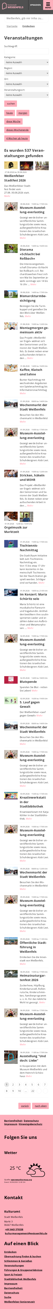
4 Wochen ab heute (17, 138)
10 (19, 1091)
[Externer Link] (6, 1145)
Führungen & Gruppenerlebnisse (23, 1270)
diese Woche (13, 121)
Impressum (10, 1124)
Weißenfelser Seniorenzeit (19, 1301)
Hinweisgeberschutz (30, 1124)
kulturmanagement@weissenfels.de (25, 1233)
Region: (8, 68)
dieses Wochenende (17, 129)
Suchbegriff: (11, 46)
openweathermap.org (21, 1179)
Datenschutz (31, 1120)
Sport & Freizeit (13, 1274)
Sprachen (35, 5)
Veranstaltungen (14, 1265)
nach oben (41, 1105)
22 (32, 1091)
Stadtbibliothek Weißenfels (20, 1279)
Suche (7, 1297)
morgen (23, 113)
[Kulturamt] (26, 1222)
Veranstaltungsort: (14, 89)
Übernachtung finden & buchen (22, 1256)
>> (45, 1090)
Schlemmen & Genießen (18, 1261)
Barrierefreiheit (13, 1120)
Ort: (6, 79)
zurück (25, 1105)
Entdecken (28, 26)
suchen (11, 103)
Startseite (12, 26)
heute (9, 113)
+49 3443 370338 (13, 1229)
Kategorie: (10, 57)
